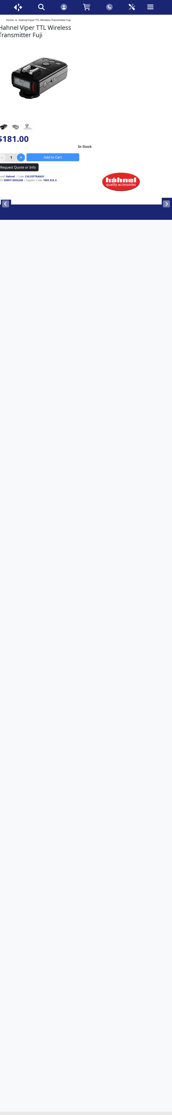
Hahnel (10, 176)
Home (10, 20)
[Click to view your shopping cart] (86, 6)
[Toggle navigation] (154, 10)
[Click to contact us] (109, 6)
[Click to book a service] (132, 6)
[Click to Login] (64, 6)
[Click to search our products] (41, 6)
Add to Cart (53, 157)
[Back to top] (166, 1109)
